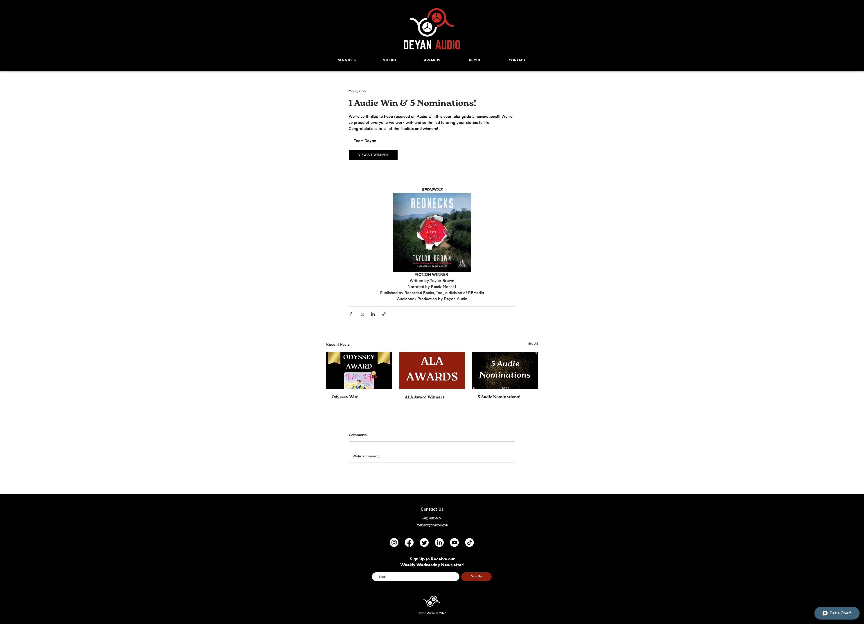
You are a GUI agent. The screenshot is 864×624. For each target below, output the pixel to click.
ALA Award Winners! (425, 397)
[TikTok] (469, 542)
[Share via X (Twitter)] (362, 314)
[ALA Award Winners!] (432, 370)
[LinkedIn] (439, 542)
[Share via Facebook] (351, 314)
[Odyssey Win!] (359, 370)
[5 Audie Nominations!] (505, 370)
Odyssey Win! (345, 397)
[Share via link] (384, 314)
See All (533, 343)
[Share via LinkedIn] (373, 314)
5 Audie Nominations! (499, 397)
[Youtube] (454, 542)
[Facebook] (409, 542)
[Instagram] (394, 542)
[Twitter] (424, 542)
